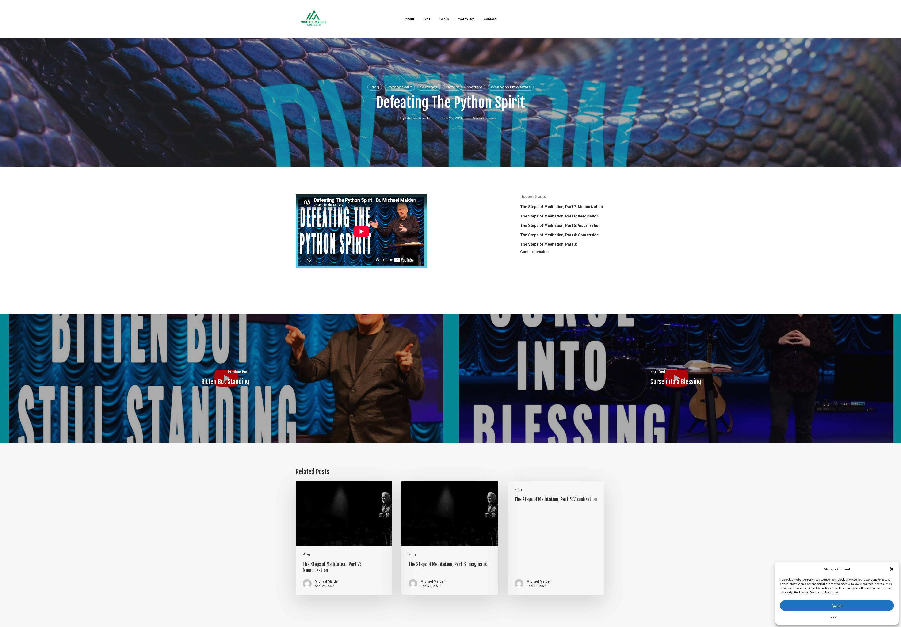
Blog (374, 87)
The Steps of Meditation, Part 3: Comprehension (548, 248)
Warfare (474, 87)
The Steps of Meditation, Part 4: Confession (559, 235)
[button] (891, 569)
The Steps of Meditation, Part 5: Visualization (560, 225)
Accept (837, 606)
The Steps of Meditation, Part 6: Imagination (559, 216)
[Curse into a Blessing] (675, 378)
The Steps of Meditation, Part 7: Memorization (561, 207)
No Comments (484, 118)
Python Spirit (399, 87)
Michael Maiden (418, 118)
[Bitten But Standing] (225, 378)
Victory (452, 87)
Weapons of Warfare (511, 87)
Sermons (428, 87)
